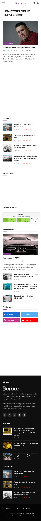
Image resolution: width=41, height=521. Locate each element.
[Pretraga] (34, 3)
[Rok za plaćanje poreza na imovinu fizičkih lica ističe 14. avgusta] (7, 276)
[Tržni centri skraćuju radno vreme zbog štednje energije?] (7, 456)
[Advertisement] (20, 93)
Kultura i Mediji (8, 43)
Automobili (7, 254)
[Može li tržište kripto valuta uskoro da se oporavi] (7, 445)
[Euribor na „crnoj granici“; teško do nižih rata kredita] (7, 148)
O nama (12, 513)
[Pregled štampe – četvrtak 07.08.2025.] (7, 298)
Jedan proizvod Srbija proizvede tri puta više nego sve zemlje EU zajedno (25, 158)
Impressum (30, 513)
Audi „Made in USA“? (11, 258)
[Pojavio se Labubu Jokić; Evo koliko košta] (7, 127)
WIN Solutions (30, 509)
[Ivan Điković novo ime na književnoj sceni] (20, 33)
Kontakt (35, 516)
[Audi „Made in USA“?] (20, 244)
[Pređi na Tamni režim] (38, 3)
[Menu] (3, 3)
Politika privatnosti (24, 516)
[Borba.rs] (20, 3)
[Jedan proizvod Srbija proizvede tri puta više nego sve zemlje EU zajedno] (7, 158)
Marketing (20, 513)
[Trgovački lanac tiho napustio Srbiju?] (7, 137)
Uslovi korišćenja (10, 516)
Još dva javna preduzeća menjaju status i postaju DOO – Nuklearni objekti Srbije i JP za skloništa (25, 286)
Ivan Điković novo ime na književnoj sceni (19, 47)
